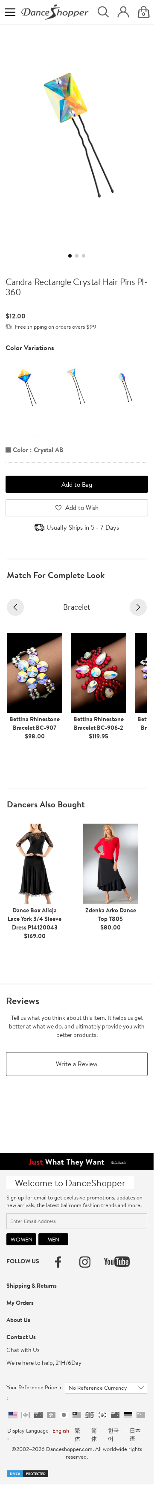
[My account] (123, 12)
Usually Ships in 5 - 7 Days (82, 527)
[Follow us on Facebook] (58, 1262)
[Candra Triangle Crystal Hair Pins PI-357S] (76, 386)
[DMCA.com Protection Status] (27, 1473)
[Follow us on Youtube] (117, 1261)
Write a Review (77, 1063)
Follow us (22, 1261)
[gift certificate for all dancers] (77, 1160)
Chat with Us (23, 1350)
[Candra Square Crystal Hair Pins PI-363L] (27, 386)
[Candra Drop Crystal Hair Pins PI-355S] (125, 386)
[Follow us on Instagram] (85, 1262)
